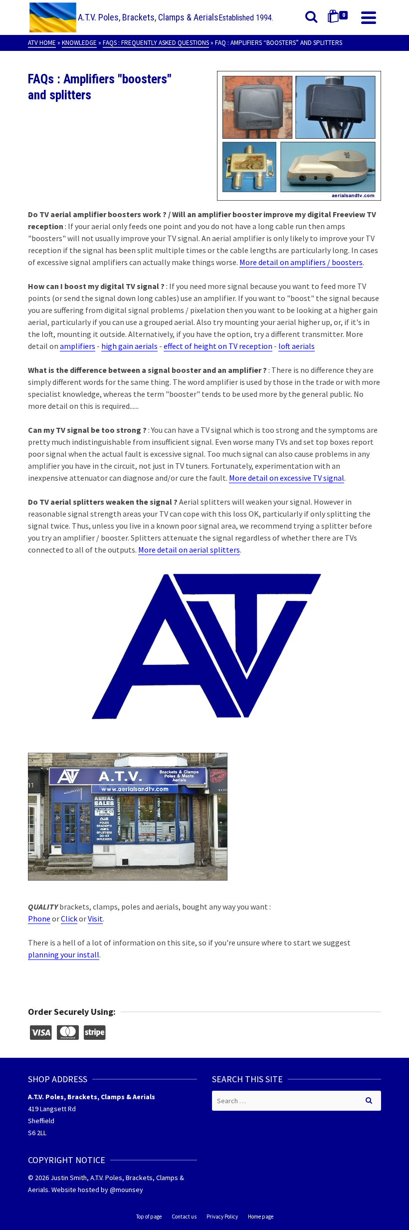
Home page (260, 1216)
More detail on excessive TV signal (286, 478)
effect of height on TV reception (218, 346)
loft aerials (296, 346)
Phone (39, 918)
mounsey (129, 1189)
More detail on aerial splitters (189, 550)
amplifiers (77, 346)
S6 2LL (37, 1132)
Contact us (184, 1216)
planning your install (63, 954)
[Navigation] (368, 17)
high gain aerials (129, 346)
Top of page (149, 1216)
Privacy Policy (222, 1216)
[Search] (311, 17)
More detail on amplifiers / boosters (301, 262)
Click (69, 918)
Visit (95, 918)
